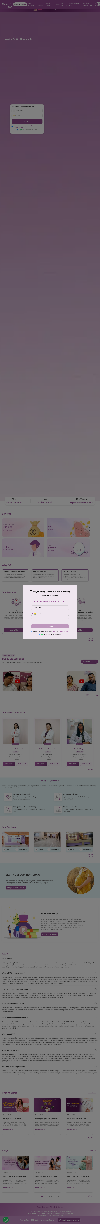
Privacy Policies (63, 631)
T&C (53, 631)
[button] (35, 614)
